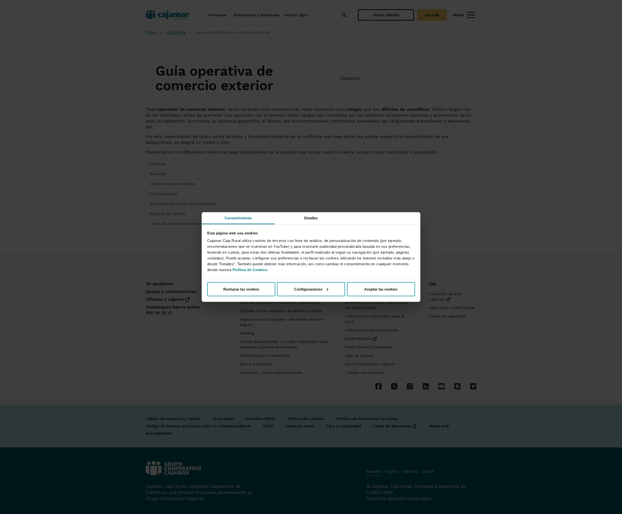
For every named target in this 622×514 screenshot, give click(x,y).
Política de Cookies (250, 270)
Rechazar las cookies (241, 289)
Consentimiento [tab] (238, 218)
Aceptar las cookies (380, 289)
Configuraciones (308, 289)
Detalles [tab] (311, 218)
